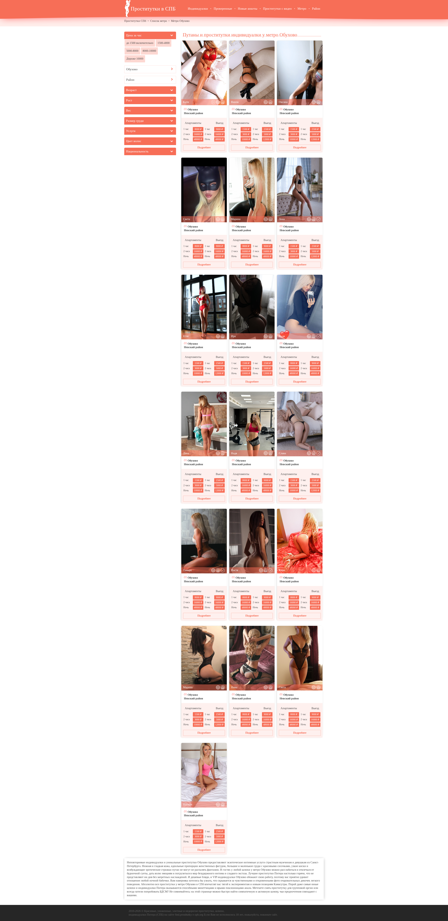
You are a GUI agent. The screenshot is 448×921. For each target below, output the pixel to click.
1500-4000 (164, 42)
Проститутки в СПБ (153, 9)
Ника (234, 687)
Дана (186, 453)
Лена (282, 219)
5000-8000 (132, 50)
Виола (235, 101)
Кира (282, 570)
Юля (185, 336)
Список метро (158, 20)
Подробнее (204, 147)
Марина (235, 219)
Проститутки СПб (135, 20)
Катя (186, 101)
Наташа (187, 804)
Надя (282, 336)
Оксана (283, 101)
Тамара (187, 570)
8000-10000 (149, 50)
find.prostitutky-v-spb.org (189, 914)
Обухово (193, 109)
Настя (234, 570)
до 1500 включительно (139, 42)
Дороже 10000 (134, 58)
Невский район (193, 113)
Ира (233, 336)
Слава (282, 453)
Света (186, 219)
